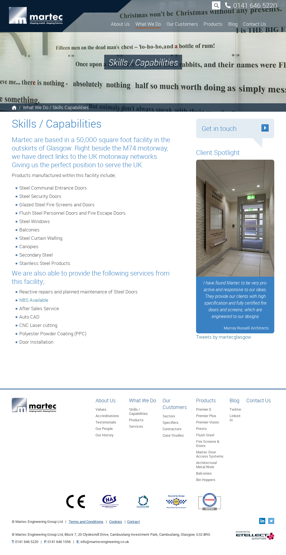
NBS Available (33, 300)
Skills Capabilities (71, 107)
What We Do (148, 24)
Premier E (203, 409)
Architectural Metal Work (206, 464)
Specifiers (170, 422)
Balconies (204, 473)
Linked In (235, 417)
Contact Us (254, 24)
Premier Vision (207, 422)
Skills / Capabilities (138, 411)
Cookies (115, 521)
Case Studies (173, 435)
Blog (232, 24)
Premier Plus (206, 415)
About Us (120, 24)
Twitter (235, 409)
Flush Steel (205, 434)
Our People (104, 428)
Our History (105, 434)
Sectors (169, 415)
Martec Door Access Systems (209, 454)
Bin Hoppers (205, 479)
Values (101, 409)
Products (213, 24)
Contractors (172, 428)
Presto (201, 428)
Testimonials (106, 422)
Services (136, 426)
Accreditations (107, 415)
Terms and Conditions (86, 521)
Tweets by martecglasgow (223, 337)
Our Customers (182, 24)
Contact (133, 521)
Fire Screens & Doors (207, 443)
